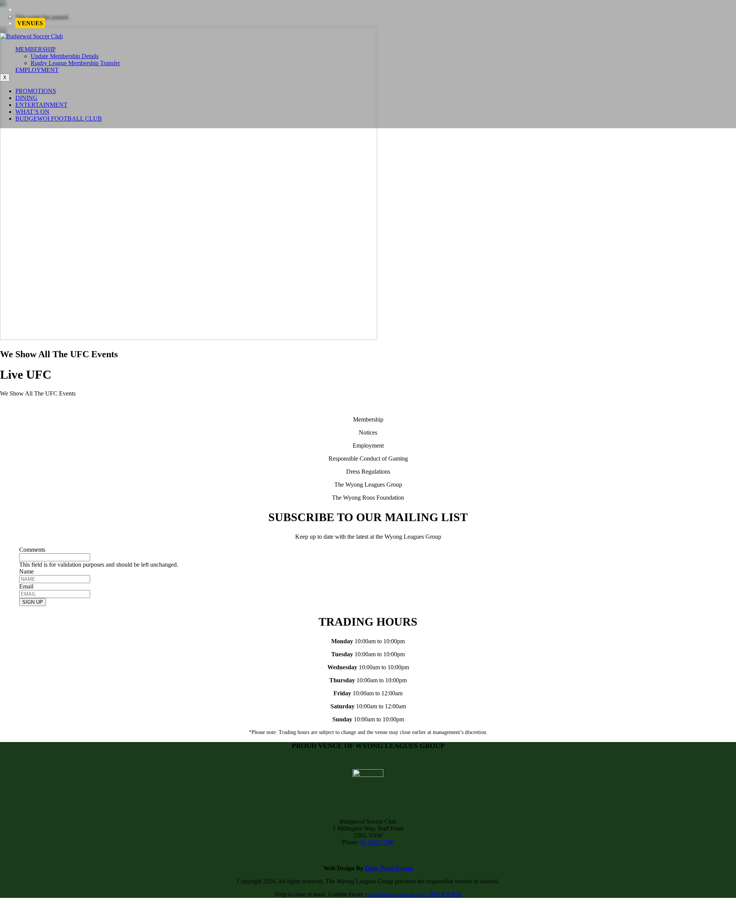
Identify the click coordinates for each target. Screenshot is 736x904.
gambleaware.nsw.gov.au (395, 894)
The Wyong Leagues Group (368, 484)
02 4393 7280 (377, 842)
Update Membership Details (65, 56)
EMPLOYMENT (37, 70)
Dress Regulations (368, 471)
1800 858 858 (444, 894)
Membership (368, 419)
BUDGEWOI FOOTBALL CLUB (58, 118)
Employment (368, 445)
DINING (26, 98)
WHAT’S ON (32, 111)
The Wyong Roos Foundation (368, 497)
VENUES (30, 23)
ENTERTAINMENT (41, 104)
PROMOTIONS (35, 91)
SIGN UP (32, 602)
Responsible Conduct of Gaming (368, 458)
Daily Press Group (389, 868)
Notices (368, 432)
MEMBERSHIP (35, 49)
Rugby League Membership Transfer (75, 63)
